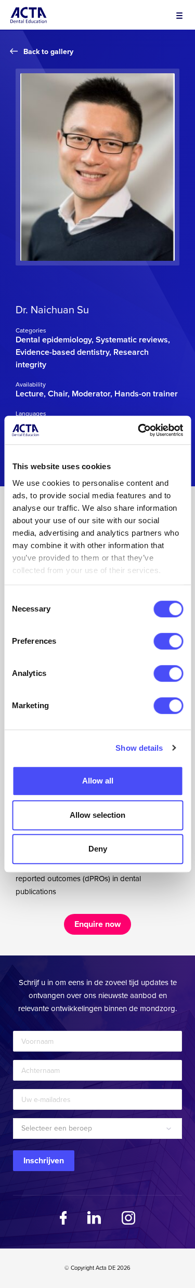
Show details (139, 747)
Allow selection (97, 815)
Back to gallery (48, 51)
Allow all (97, 780)
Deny (97, 848)
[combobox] (97, 1128)
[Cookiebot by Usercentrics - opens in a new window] (139, 430)
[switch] (168, 641)
